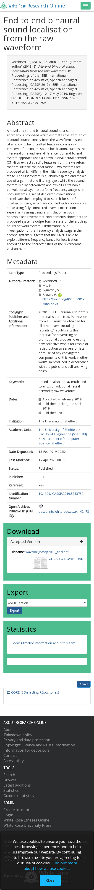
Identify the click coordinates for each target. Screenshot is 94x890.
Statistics (11, 790)
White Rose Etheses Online (26, 820)
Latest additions (17, 785)
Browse (9, 779)
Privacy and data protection (26, 739)
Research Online (36, 5)
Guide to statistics (18, 795)
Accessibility (13, 760)
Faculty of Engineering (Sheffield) (63, 434)
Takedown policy (17, 734)
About (8, 729)
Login (8, 814)
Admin (84, 684)
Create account (16, 809)
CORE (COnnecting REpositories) (34, 692)
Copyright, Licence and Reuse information (39, 745)
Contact (10, 755)
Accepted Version (25, 541)
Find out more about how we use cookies (50, 865)
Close (50, 880)
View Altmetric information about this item (44, 643)
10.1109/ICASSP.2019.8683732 (61, 493)
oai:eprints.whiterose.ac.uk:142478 (64, 511)
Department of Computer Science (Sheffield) (59, 440)
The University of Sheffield (58, 429)
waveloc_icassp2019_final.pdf (47, 552)
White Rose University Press (27, 825)
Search (9, 774)
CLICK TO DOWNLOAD (66, 559)
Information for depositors (26, 750)
